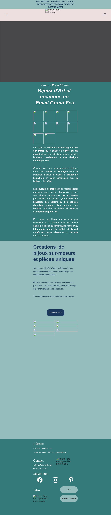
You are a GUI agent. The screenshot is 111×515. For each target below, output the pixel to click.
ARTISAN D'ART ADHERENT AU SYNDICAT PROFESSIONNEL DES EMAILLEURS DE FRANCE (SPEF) (55, 4)
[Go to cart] (105, 15)
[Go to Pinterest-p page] (71, 480)
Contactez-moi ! (55, 313)
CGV (69, 490)
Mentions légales (68, 498)
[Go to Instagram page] (57, 480)
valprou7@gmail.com (42, 465)
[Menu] (6, 15)
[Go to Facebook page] (41, 480)
